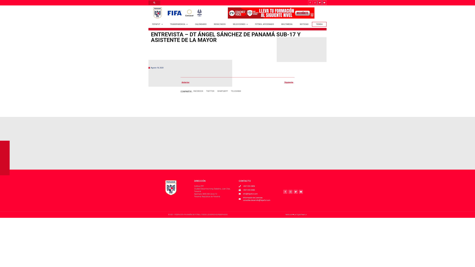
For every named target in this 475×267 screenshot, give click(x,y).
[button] (198, 91)
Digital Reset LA (302, 214)
